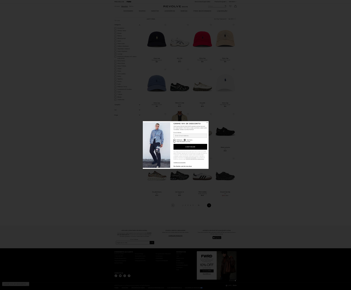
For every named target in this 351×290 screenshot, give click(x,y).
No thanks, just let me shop (182, 166)
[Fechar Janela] (207, 122)
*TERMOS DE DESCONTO (179, 162)
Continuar (190, 147)
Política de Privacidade (190, 157)
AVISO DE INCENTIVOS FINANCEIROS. (195, 159)
